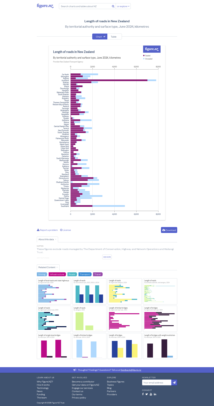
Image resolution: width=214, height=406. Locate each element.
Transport (85, 274)
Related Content (46, 267)
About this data (46, 239)
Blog (109, 387)
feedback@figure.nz (131, 369)
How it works (43, 384)
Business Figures (115, 381)
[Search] (113, 6)
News (40, 391)
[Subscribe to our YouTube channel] (151, 394)
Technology (43, 387)
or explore (122, 6)
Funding (41, 394)
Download (170, 230)
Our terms (77, 394)
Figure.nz (45, 6)
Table (113, 36)
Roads (72, 274)
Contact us (77, 391)
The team (42, 397)
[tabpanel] (107, 133)
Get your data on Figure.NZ (85, 384)
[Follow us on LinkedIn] (155, 394)
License (66, 229)
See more (107, 257)
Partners (111, 391)
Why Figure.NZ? (45, 381)
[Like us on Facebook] (143, 394)
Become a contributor (83, 381)
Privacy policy (79, 397)
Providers (112, 394)
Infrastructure (57, 274)
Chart (99, 36)
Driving (41, 274)
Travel (97, 274)
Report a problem (48, 229)
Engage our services (82, 387)
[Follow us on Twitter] (146, 394)
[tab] (99, 36)
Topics (110, 384)
